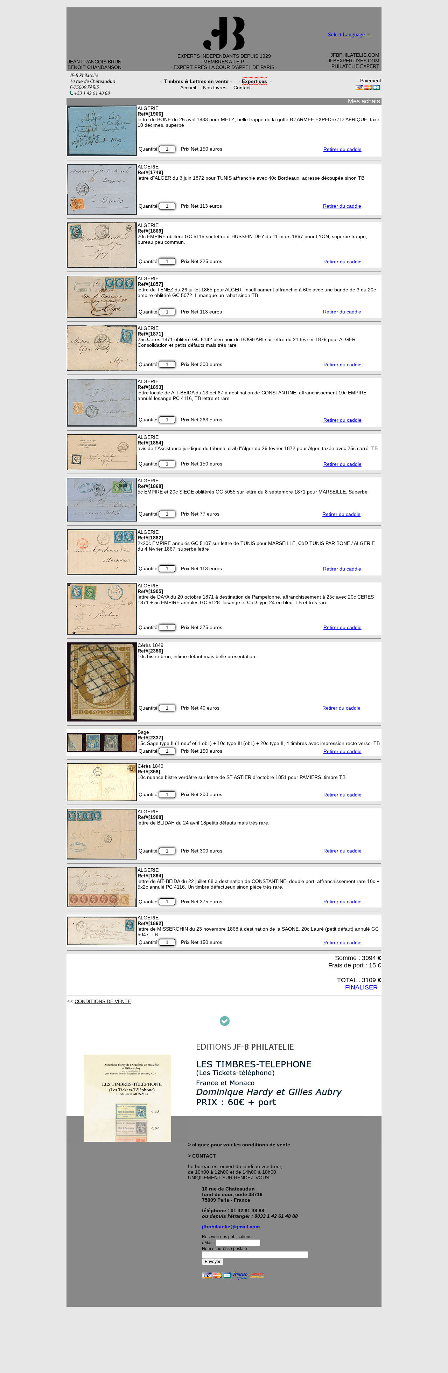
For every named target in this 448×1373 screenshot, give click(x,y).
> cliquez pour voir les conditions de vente (239, 1144)
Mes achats (364, 101)
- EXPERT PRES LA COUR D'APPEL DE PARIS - (224, 67)
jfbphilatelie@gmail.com (231, 1226)
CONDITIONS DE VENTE (103, 1001)
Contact (242, 87)
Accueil (188, 87)
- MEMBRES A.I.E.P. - (224, 61)
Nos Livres (214, 87)
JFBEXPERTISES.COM (353, 60)
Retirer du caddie (342, 149)
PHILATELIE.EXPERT (355, 66)
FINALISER (361, 987)
